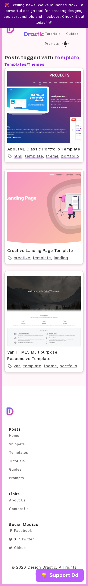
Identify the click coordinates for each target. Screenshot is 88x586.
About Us (17, 500)
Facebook (23, 530)
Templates (18, 452)
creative (22, 258)
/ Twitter (24, 539)
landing (61, 258)
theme (52, 156)
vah (17, 366)
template (34, 156)
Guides (72, 34)
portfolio (70, 156)
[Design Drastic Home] (10, 29)
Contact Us (19, 509)
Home (14, 435)
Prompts (52, 43)
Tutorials (52, 34)
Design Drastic (33, 29)
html (18, 156)
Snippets (17, 444)
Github (20, 548)
